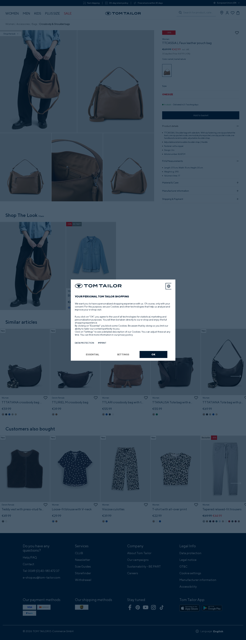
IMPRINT (102, 343)
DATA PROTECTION (84, 343)
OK (153, 354)
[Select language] (168, 286)
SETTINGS (123, 354)
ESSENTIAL (92, 354)
